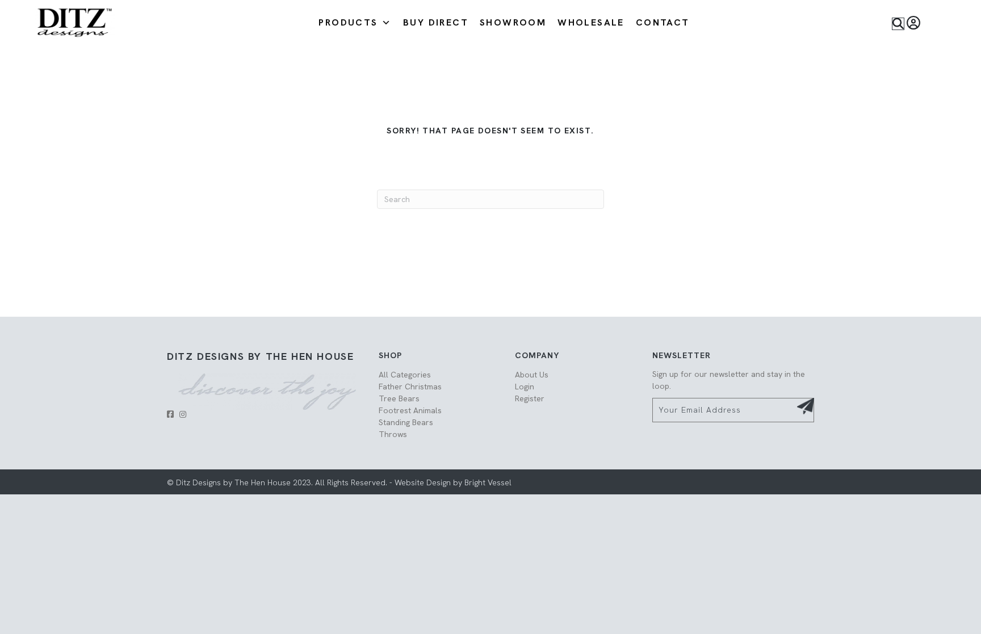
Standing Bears (406, 422)
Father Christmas (410, 386)
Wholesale (590, 22)
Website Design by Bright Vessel (452, 482)
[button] (898, 24)
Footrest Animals (410, 410)
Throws (393, 434)
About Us (531, 375)
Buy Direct (435, 22)
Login (524, 386)
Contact (663, 22)
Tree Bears (399, 398)
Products (348, 22)
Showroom (513, 22)
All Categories (405, 375)
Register (529, 398)
